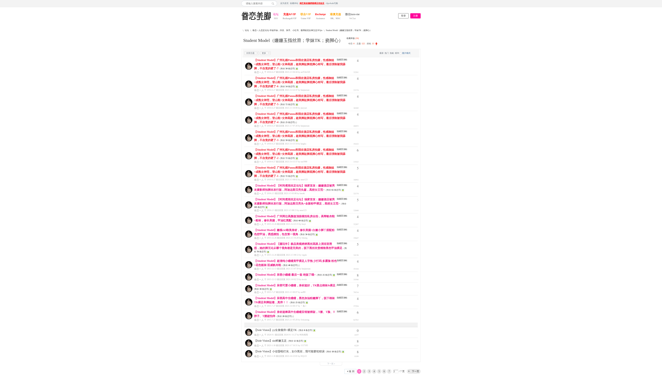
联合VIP (305, 14)
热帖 (392, 53)
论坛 (276, 14)
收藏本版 (353, 38)
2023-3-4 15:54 (291, 144)
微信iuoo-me (352, 14)
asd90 (303, 292)
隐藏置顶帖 (342, 59)
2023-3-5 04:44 (291, 72)
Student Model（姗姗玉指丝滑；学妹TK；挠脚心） (349, 30)
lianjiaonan (305, 90)
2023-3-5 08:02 (291, 179)
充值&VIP (289, 14)
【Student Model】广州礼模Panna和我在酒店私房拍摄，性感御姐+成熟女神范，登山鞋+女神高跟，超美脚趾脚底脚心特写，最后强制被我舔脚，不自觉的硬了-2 (299, 153)
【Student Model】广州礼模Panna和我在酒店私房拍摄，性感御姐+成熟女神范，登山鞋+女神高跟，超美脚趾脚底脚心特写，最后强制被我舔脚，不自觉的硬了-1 (299, 171)
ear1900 (304, 161)
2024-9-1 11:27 (290, 335)
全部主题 (250, 53)
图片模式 (406, 53)
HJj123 (304, 356)
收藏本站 (294, 3)
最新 (381, 53)
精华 (397, 53)
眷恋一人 (259, 72)
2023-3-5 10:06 (291, 108)
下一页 (415, 371)
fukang (304, 238)
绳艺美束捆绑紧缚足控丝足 (312, 3)
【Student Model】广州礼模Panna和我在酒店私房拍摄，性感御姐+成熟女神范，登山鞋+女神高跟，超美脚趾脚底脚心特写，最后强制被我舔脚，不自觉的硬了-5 (299, 100)
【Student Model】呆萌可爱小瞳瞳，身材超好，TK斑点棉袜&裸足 (294, 285)
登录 (403, 15)
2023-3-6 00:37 (291, 306)
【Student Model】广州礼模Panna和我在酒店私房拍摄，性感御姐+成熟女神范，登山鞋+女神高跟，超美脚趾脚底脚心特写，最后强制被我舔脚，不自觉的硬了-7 (299, 64)
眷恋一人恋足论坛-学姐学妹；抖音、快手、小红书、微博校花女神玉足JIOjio (287, 30)
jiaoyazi (304, 108)
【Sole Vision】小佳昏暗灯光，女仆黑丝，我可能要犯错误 (289, 351)
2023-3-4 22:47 (291, 90)
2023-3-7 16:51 (291, 345)
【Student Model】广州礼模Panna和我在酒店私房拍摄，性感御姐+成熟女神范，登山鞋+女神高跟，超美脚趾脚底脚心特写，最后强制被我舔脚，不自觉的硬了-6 (299, 82)
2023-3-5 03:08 (290, 193)
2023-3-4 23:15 (292, 224)
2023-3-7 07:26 (291, 126)
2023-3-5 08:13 (290, 210)
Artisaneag (304, 320)
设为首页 (284, 3)
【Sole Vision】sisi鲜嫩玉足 (270, 340)
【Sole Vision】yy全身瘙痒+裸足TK (275, 330)
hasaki (302, 193)
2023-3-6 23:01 (291, 356)
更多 (264, 53)
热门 (387, 53)
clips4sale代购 (332, 3)
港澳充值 (335, 14)
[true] (274, 3)
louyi (304, 224)
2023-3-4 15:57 (291, 161)
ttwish (304, 279)
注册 (415, 15)
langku (303, 144)
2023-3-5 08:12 (292, 255)
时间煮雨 (304, 335)
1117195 (304, 345)
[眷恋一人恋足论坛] (256, 20)
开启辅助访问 (420, 3)
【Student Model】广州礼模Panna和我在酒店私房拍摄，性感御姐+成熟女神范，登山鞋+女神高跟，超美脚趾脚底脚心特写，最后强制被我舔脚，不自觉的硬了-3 (299, 136)
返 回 (351, 371)
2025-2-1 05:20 (291, 320)
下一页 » (331, 363)
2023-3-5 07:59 (292, 269)
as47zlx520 (305, 72)
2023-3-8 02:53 (292, 279)
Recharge (320, 14)
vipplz (304, 255)
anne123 (304, 179)
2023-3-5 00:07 (291, 292)
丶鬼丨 (304, 306)
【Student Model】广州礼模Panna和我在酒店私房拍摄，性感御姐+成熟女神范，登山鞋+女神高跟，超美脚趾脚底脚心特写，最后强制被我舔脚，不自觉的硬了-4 (299, 118)
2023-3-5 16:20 (292, 238)
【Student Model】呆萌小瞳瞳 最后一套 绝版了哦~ (284, 274)
